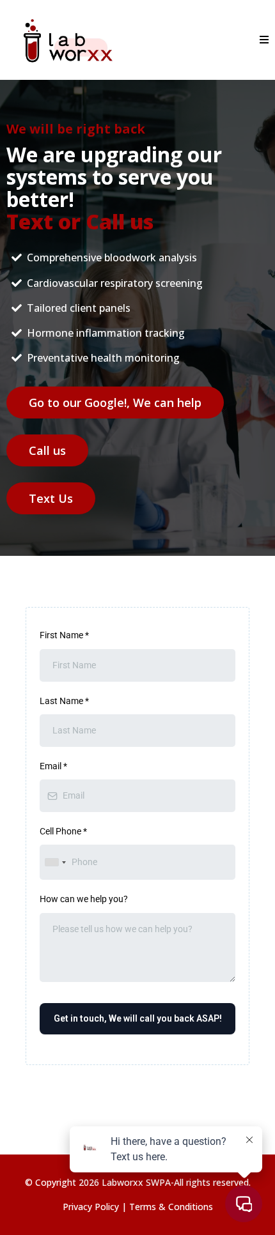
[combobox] (55, 862)
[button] (262, 40)
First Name (64, 635)
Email (53, 766)
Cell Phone (63, 831)
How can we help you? (84, 899)
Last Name (64, 701)
